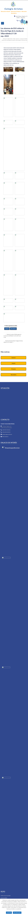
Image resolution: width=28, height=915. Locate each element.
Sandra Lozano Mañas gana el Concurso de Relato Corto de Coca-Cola (12, 336)
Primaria (13, 369)
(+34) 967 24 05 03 (6, 429)
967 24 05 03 (21, 20)
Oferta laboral (5, 436)
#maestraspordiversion (12, 448)
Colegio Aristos (14, 9)
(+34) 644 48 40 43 (6, 432)
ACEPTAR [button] (9, 912)
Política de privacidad (5, 895)
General (7, 328)
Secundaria (13, 328)
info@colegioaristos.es (7, 434)
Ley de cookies (4, 897)
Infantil (13, 363)
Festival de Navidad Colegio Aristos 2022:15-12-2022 (13, 341)
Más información (17, 912)
